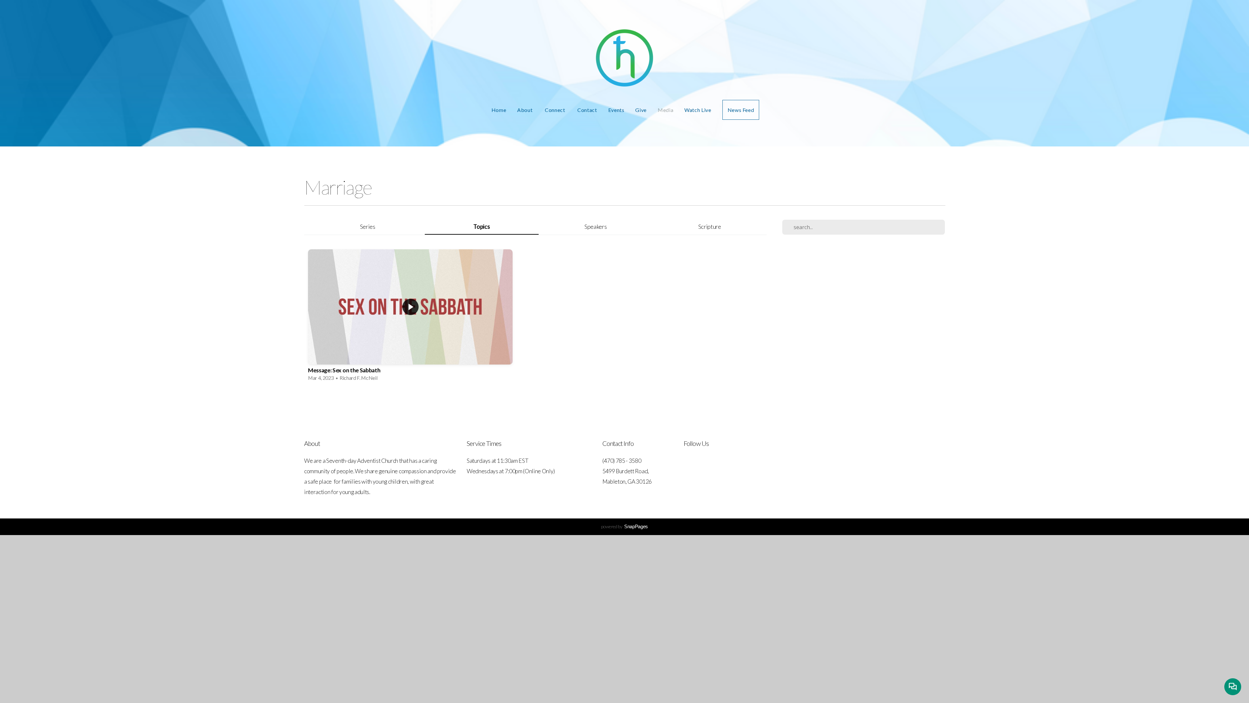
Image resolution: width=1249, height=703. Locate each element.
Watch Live (697, 110)
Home (498, 110)
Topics (481, 226)
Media (665, 110)
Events (616, 110)
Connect (555, 110)
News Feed (741, 110)
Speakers (595, 226)
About (525, 110)
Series (367, 226)
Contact (587, 110)
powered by (624, 526)
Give (641, 110)
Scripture (709, 226)
